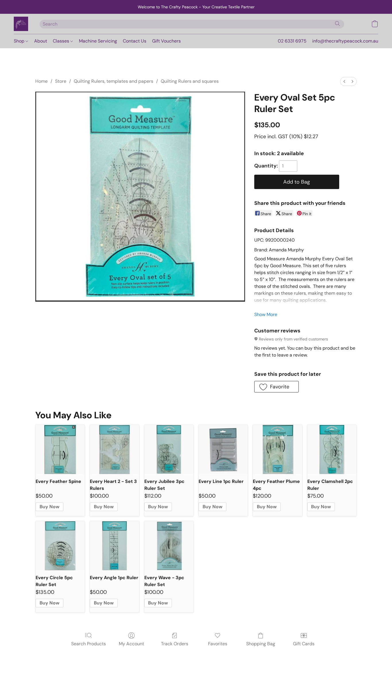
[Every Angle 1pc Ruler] (114, 545)
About (40, 41)
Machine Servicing (98, 41)
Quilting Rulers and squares (190, 81)
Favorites (217, 644)
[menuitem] (344, 81)
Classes (61, 41)
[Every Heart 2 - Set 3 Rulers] (114, 449)
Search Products (88, 644)
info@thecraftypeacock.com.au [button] (345, 41)
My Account (131, 644)
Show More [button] (265, 314)
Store (60, 81)
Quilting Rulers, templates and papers (113, 81)
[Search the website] (337, 24)
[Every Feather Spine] (60, 449)
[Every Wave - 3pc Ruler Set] (168, 545)
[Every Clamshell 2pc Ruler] (331, 449)
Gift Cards (304, 644)
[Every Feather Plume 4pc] (277, 449)
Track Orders (174, 644)
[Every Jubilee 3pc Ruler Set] (168, 449)
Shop (20, 41)
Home (41, 81)
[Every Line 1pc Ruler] (223, 449)
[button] (21, 24)
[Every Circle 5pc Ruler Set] (60, 545)
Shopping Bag (260, 644)
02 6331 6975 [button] (292, 41)
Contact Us (134, 41)
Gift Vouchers (166, 41)
